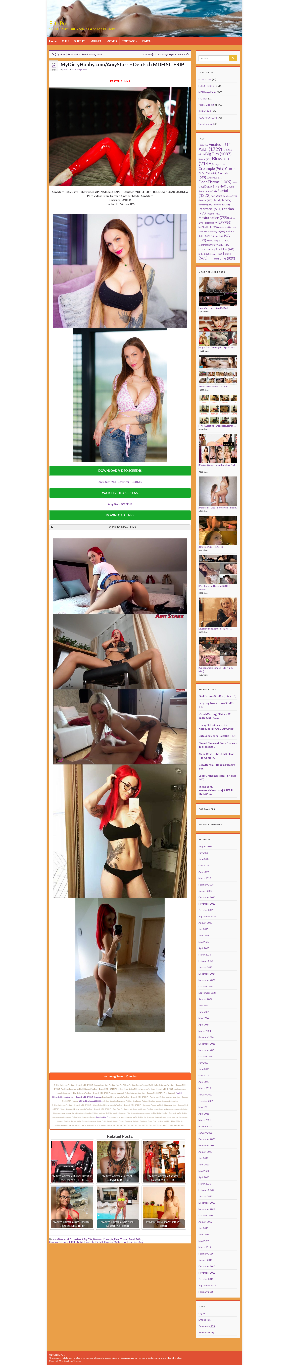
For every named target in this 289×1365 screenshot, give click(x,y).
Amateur (220, 144)
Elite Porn (59, 23)
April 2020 (204, 1177)
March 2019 (205, 1247)
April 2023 (204, 1081)
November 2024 (207, 980)
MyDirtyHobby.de (123, 1242)
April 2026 (204, 871)
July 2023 (203, 1062)
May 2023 (204, 1075)
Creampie (108, 1239)
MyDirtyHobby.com (102, 1242)
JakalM (66, 69)
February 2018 (206, 1291)
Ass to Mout (76, 1239)
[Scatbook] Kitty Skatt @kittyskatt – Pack (163, 54)
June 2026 (204, 859)
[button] (120, 527)
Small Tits (224, 249)
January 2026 (205, 891)
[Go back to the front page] (144, 18)
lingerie (213, 213)
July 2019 (203, 1228)
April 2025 (204, 948)
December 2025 (207, 897)
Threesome (221, 258)
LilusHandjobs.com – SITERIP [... (215, 628)
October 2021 (206, 1100)
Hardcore (205, 205)
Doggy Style (215, 186)
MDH (72, 1242)
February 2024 (206, 1037)
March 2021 (205, 1120)
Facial (132, 1239)
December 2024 (207, 973)
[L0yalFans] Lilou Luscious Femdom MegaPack (78, 54)
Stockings (215, 254)
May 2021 (204, 1107)
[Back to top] (281, 1357)
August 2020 (205, 1151)
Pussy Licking (215, 241)
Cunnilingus (214, 178)
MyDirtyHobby (83, 1242)
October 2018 (206, 1279)
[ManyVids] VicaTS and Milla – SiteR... (218, 507)
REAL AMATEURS (208, 117)
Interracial (210, 209)
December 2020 (207, 1139)
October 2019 (206, 1215)
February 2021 (206, 1126)
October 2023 (206, 1056)
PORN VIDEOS (207, 104)
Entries (205, 1319)
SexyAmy (138, 1242)
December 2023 (207, 1043)
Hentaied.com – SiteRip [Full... (214, 308)
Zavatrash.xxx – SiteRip (211, 546)
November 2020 (207, 1145)
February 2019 (206, 1253)
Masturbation (213, 218)
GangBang (229, 196)
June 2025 (204, 935)
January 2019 (205, 1260)
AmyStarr (58, 1239)
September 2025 (207, 916)
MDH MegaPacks (79, 69)
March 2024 (205, 1030)
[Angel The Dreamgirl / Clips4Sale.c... (218, 347)
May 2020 (204, 1170)
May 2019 (204, 1240)
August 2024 (205, 999)
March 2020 (205, 1183)
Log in (202, 1313)
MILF (222, 222)
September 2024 (207, 992)
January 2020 (205, 1196)
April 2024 (204, 1024)
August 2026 (205, 846)
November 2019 (207, 1209)
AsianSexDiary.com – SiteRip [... (215, 386)
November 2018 (207, 1272)
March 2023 (205, 1088)
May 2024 (204, 1018)
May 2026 (204, 865)
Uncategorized (206, 124)
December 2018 (207, 1266)
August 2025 (205, 922)
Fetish (139, 1239)
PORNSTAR (205, 111)
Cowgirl (219, 164)
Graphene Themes (72, 1361)
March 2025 (205, 954)
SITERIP (209, 249)
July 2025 (203, 929)
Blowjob (97, 1239)
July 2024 (203, 1005)
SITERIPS (79, 41)
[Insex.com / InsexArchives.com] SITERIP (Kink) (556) (216, 790)
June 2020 (204, 1164)
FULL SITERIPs (206, 85)
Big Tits (88, 1239)
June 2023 (204, 1069)
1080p (203, 145)
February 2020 (206, 1190)
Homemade (221, 204)
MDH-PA (95, 41)
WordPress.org (206, 1332)
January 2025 (205, 967)
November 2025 (207, 903)
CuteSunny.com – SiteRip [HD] (217, 735)
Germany (63, 1242)
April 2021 (204, 1113)
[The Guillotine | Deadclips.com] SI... (217, 425)
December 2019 (207, 1202)
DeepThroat (121, 1239)
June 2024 (204, 1011)
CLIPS (65, 41)
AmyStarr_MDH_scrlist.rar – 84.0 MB (120, 481)
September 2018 (207, 1285)
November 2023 (207, 1050)
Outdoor (217, 236)
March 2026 (205, 878)
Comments (207, 1326)
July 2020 (203, 1158)
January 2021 (205, 1132)
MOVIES (112, 41)
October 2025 (206, 910)
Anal (66, 1239)
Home (53, 41)
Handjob (222, 200)
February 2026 (206, 884)
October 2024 (206, 986)
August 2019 (205, 1221)
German (53, 1242)
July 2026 (203, 852)
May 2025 (204, 941)
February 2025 (206, 961)
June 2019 (204, 1234)
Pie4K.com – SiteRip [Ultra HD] (217, 695)
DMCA (146, 41)
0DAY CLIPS (205, 79)
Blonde (205, 159)
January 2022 (205, 1094)
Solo (204, 253)
